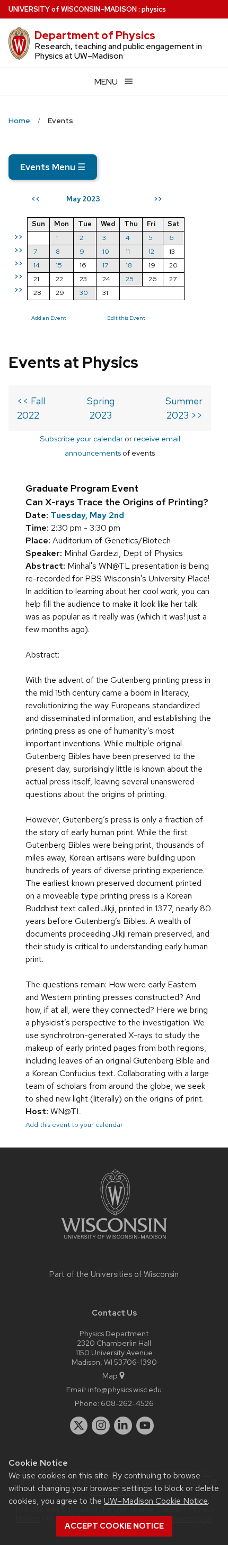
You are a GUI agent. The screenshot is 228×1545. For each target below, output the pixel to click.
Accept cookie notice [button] (114, 1526)
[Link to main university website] (114, 1240)
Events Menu (52, 167)
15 (59, 265)
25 (129, 278)
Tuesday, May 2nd (87, 515)
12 (151, 251)
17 (105, 265)
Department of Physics (94, 35)
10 (106, 251)
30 (84, 292)
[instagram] (101, 1426)
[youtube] (145, 1426)
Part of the (114, 1274)
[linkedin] (123, 1426)
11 (127, 251)
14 (36, 265)
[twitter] (79, 1426)
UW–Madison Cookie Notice (156, 1500)
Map (110, 1376)
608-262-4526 (127, 1403)
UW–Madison (72, 9)
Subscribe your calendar (81, 438)
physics (154, 9)
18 (129, 265)
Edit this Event (126, 317)
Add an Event (48, 317)
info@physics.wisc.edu (125, 1389)
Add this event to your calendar (74, 1124)
